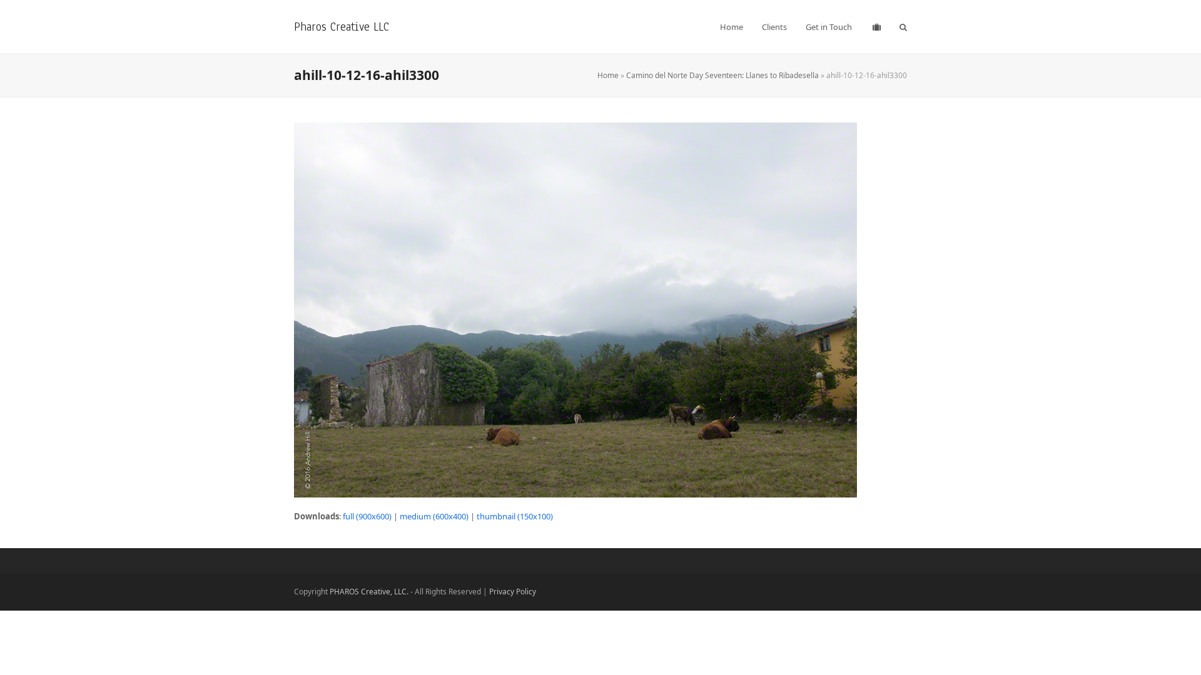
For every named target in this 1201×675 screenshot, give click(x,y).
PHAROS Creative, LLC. (369, 591)
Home (608, 75)
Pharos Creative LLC (341, 26)
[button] (903, 26)
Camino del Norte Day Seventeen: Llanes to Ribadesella (722, 75)
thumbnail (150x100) (515, 516)
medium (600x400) (434, 516)
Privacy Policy (512, 591)
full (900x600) (367, 516)
